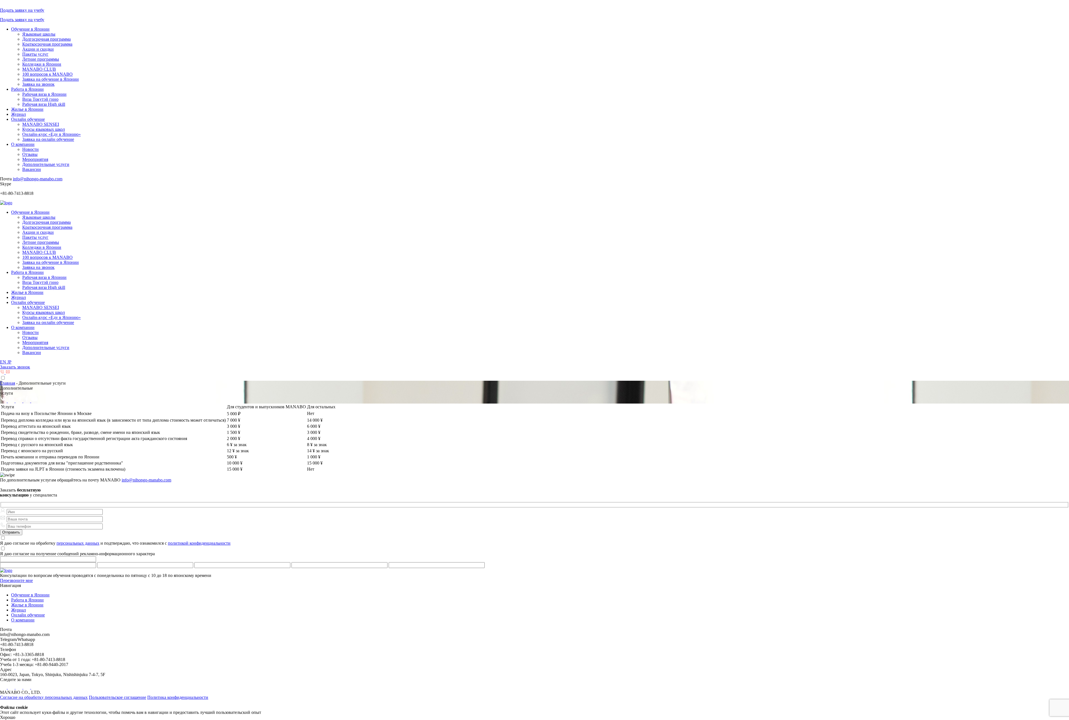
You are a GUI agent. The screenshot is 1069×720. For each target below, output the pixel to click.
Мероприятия (35, 159)
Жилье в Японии (27, 109)
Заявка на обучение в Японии (50, 79)
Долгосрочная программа (46, 39)
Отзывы (30, 154)
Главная (7, 383)
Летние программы (40, 59)
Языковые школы (38, 34)
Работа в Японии (27, 89)
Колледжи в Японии (41, 64)
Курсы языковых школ (43, 129)
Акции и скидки (38, 49)
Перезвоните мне (16, 580)
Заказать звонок (15, 367)
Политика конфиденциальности (177, 697)
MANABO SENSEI (40, 124)
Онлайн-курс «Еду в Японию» (51, 134)
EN (3, 362)
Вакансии (31, 169)
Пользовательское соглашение (117, 697)
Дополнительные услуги (45, 164)
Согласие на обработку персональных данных (44, 697)
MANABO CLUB (39, 69)
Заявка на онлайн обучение (48, 139)
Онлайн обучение (28, 119)
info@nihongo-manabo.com (37, 178)
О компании (23, 144)
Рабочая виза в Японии (44, 94)
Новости (30, 149)
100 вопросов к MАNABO (47, 74)
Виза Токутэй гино (40, 99)
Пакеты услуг (35, 54)
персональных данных (78, 543)
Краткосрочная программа (47, 44)
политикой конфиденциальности (199, 543)
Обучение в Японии (30, 29)
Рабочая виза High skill (43, 104)
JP (9, 362)
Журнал (18, 114)
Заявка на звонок (38, 84)
